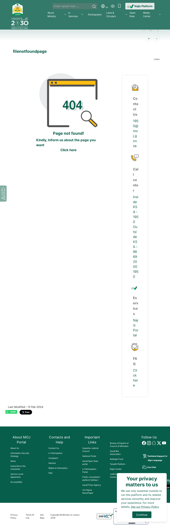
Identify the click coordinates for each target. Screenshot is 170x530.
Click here (68, 150)
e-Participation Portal (89, 470)
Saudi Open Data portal (90, 462)
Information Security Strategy (19, 454)
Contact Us (53, 448)
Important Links (92, 439)
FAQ (50, 473)
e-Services (73, 14)
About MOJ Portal (21, 439)
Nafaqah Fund (116, 459)
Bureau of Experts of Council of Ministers (119, 444)
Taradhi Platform (117, 464)
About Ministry (51, 14)
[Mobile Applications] (119, 6)
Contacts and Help (59, 439)
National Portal (89, 456)
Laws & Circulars (111, 14)
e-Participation (55, 453)
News (13, 461)
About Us (14, 448)
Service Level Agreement (16, 475)
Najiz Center (116, 469)
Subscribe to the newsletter (18, 467)
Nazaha (52, 463)
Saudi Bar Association (115, 452)
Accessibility (16, 482)
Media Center (146, 14)
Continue (141, 514)
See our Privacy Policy (145, 506)
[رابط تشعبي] (18, 8)
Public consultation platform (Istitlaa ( (91, 478)
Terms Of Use (30, 516)
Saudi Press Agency (91, 485)
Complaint (53, 458)
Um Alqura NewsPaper (87, 491)
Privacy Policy (14, 516)
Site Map (42, 516)
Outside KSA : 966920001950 (135, 252)
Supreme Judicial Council (90, 449)
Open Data (132, 14)
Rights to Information (58, 468)
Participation (95, 14)
